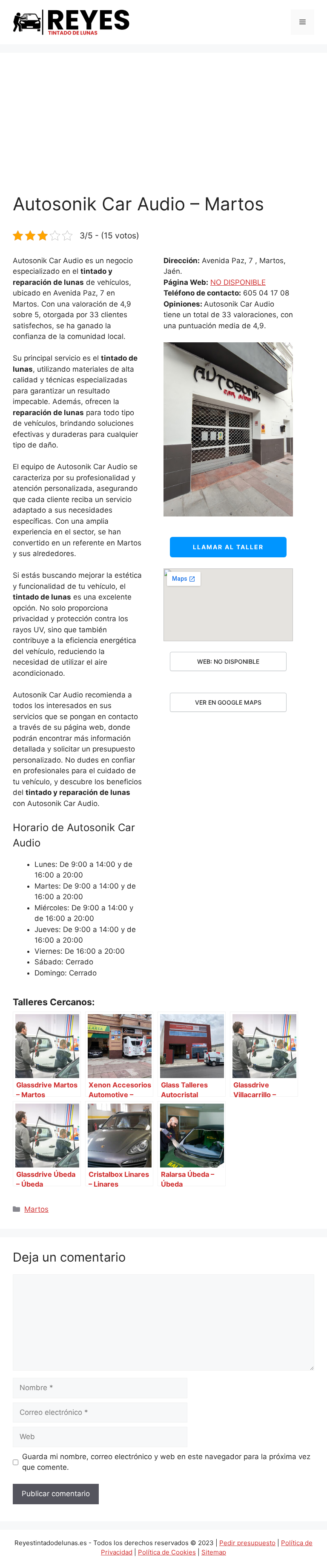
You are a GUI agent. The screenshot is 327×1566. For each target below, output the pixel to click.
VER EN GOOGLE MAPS (228, 702)
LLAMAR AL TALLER (228, 547)
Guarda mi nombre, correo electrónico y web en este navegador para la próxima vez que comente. (166, 1462)
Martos (36, 1209)
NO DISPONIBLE (238, 282)
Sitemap (213, 1552)
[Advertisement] (163, 129)
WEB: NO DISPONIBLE (228, 661)
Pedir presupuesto (247, 1543)
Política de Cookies (167, 1552)
